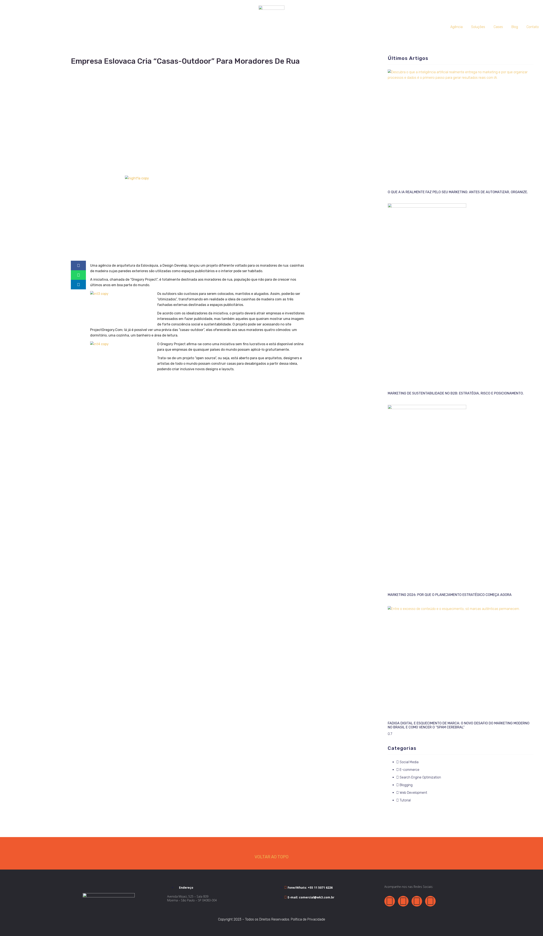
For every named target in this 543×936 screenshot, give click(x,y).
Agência (456, 27)
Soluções (478, 27)
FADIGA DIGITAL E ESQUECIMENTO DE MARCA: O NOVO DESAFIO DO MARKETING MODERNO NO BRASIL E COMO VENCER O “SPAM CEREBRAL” (458, 725)
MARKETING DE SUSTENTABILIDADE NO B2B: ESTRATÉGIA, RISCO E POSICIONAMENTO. (456, 393)
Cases (498, 27)
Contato (532, 27)
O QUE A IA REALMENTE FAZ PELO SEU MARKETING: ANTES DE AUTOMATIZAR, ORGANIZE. (458, 192)
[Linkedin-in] (416, 901)
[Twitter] (403, 901)
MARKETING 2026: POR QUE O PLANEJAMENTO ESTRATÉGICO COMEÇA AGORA (450, 595)
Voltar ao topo (271, 856)
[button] (78, 265)
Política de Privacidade (308, 919)
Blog (514, 27)
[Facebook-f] (389, 901)
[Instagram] (430, 901)
